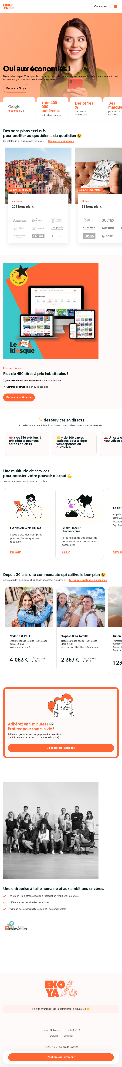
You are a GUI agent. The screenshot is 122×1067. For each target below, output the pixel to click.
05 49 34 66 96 (72, 1030)
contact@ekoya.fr (51, 1030)
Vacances (17, 201)
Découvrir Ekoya (16, 88)
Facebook (53, 1036)
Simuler (66, 552)
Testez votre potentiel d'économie (88, 580)
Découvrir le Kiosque (19, 397)
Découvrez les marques (61, 141)
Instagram (68, 1036)
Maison (85, 201)
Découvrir (15, 552)
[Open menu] (115, 6)
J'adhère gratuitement (61, 1057)
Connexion (100, 6)
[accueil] (8, 6)
